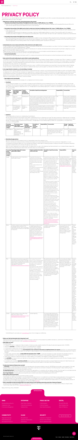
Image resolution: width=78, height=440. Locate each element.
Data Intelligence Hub (63, 405)
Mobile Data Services (6, 419)
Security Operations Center (46, 421)
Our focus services (37, 438)
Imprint (63, 437)
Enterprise (24, 400)
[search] (71, 2)
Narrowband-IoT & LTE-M (7, 421)
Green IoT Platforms (63, 407)
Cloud (23, 415)
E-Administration (43, 403)
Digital (61, 400)
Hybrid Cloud (24, 421)
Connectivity (6, 415)
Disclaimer (67, 437)
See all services (65, 415)
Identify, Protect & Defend (45, 419)
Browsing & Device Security (8, 403)
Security (43, 415)
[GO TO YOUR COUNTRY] (65, 433)
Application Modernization (26, 419)
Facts (57, 437)
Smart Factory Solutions (26, 403)
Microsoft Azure (24, 417)
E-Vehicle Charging (44, 405)
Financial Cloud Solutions (26, 405)
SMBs (3, 400)
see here (37, 380)
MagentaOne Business (6, 417)
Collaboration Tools (6, 405)
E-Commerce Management (7, 407)
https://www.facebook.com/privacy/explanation (20, 265)
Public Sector (44, 400)
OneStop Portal (24, 407)
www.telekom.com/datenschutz (29, 341)
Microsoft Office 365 (63, 403)
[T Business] (2, 2)
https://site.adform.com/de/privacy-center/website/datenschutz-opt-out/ (36, 238)
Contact (59, 437)
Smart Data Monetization (45, 407)
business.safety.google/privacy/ (65, 165)
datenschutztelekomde (25, 385)
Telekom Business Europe (6, 5)
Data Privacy (72, 437)
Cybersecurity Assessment (45, 417)
